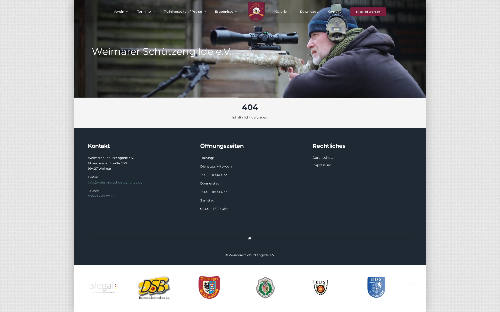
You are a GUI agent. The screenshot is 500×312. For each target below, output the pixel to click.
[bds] (309, 287)
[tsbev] (198, 287)
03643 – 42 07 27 (101, 196)
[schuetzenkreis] (253, 287)
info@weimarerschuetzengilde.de (115, 182)
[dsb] (142, 287)
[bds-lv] (364, 287)
